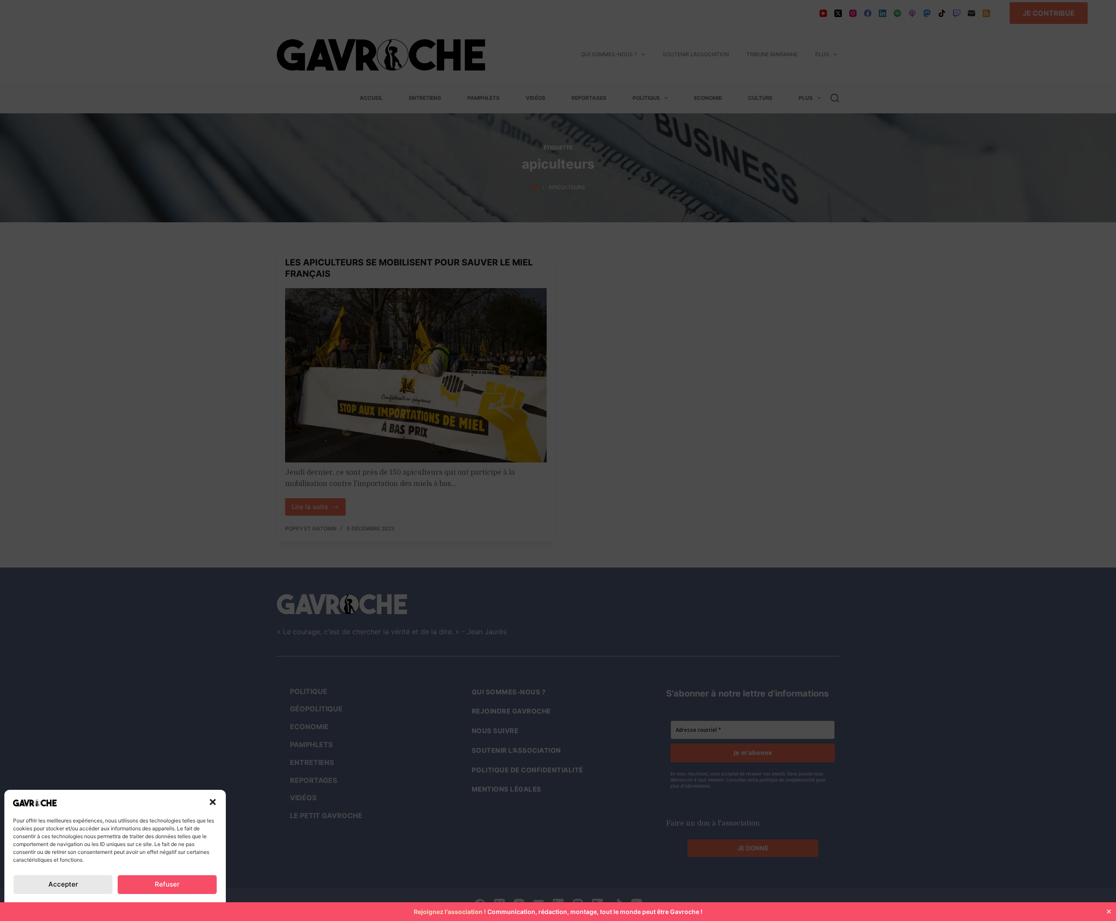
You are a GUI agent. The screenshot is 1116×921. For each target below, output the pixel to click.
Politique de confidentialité (56, 905)
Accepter (63, 884)
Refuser (167, 884)
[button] (212, 802)
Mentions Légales (184, 905)
